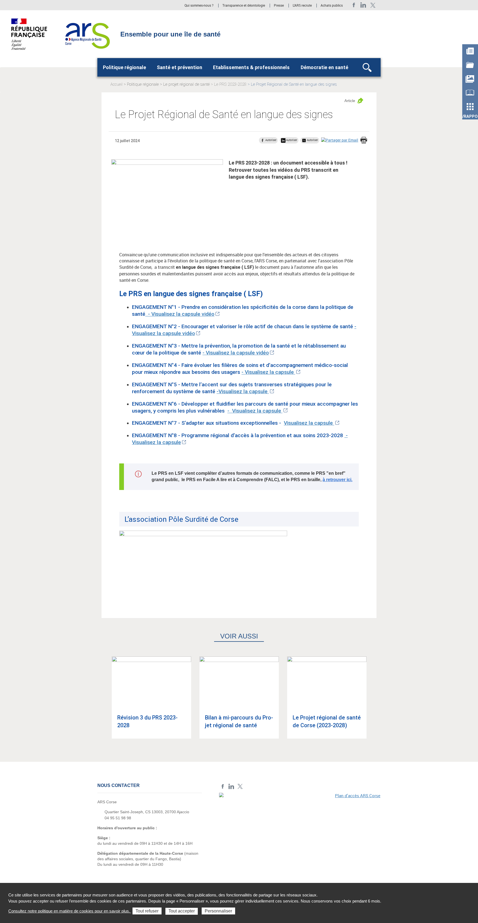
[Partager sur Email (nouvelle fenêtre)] (339, 140)
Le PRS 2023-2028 (230, 84)
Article (349, 100)
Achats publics (332, 5)
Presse (279, 5)
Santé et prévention (179, 67)
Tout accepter (181, 911)
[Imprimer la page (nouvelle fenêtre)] (363, 141)
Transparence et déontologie (243, 5)
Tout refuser (147, 911)
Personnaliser (218, 911)
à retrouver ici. (337, 479)
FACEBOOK (354, 5)
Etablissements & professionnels (251, 67)
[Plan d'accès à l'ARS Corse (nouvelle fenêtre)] (300, 831)
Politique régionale (124, 67)
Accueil (116, 84)
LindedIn (363, 5)
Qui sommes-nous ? (199, 5)
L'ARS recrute (302, 5)
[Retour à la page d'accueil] (86, 33)
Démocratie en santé (324, 67)
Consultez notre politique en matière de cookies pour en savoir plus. (69, 911)
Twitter (372, 5)
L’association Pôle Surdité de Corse (181, 519)
